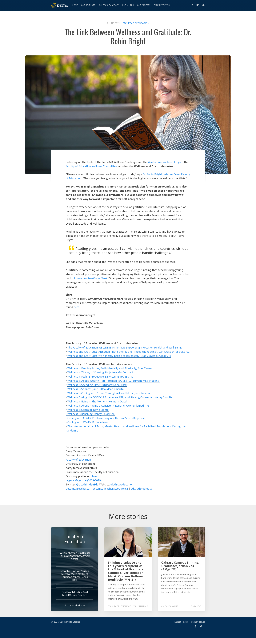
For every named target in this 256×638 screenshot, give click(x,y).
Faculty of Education (136, 22)
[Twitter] (198, 5)
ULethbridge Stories (69, 621)
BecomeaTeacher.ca (78, 488)
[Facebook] (192, 4)
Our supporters (162, 5)
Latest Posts (181, 621)
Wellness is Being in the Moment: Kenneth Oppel (97, 401)
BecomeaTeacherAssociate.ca (110, 488)
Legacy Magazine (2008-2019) (83, 480)
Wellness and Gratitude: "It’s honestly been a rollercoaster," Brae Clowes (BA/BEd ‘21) (119, 356)
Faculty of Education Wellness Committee (91, 166)
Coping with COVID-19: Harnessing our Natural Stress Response (106, 418)
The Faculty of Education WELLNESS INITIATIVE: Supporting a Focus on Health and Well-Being (124, 347)
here (76, 307)
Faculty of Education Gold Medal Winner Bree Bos (75, 593)
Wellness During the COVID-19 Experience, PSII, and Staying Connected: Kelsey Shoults (119, 397)
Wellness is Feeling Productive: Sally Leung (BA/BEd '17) (100, 376)
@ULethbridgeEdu (87, 484)
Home (75, 5)
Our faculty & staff (109, 5)
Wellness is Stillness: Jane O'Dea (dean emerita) (95, 389)
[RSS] (203, 5)
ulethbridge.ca (198, 621)
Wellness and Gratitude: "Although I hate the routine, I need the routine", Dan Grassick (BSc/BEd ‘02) (128, 351)
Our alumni (128, 5)
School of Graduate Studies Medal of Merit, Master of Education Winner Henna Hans (75, 575)
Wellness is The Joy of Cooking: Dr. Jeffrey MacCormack (100, 372)
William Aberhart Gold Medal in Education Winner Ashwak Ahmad (75, 555)
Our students (88, 5)
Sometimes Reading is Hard (90, 278)
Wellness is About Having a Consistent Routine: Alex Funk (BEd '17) (108, 405)
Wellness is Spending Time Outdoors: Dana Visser (97, 385)
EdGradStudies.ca (141, 488)
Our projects (143, 5)
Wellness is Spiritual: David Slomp (88, 409)
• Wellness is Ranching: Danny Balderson (90, 414)
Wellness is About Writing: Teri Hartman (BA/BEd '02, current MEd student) (113, 380)
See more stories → (74, 605)
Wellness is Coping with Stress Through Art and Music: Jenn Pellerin (108, 393)
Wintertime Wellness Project (165, 162)
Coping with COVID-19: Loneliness (87, 422)
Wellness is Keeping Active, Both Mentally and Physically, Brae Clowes (109, 368)
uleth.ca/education (121, 484)
